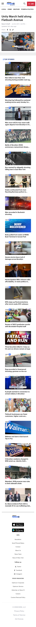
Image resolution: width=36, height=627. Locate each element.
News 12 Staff (6, 24)
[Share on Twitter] (10, 30)
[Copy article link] (13, 30)
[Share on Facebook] (7, 30)
